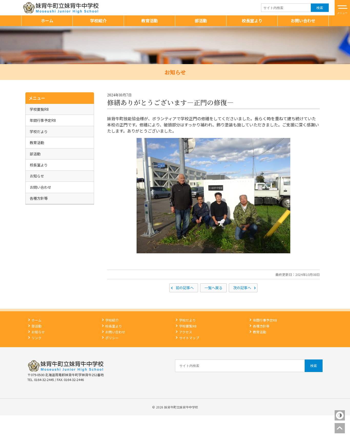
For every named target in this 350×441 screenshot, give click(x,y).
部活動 (201, 20)
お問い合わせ (303, 20)
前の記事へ (185, 287)
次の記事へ (242, 287)
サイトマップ (189, 337)
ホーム (47, 20)
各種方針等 (39, 198)
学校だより (39, 131)
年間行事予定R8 (43, 120)
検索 (319, 7)
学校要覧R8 (39, 109)
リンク (37, 337)
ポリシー (112, 337)
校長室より (252, 20)
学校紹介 (98, 20)
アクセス (185, 331)
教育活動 (149, 20)
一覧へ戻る (213, 287)
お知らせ (37, 175)
